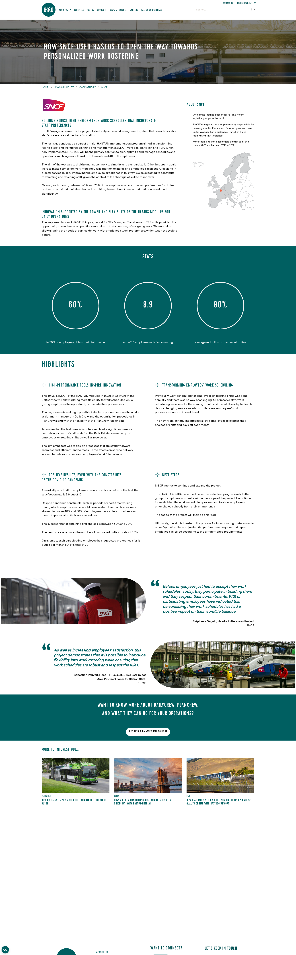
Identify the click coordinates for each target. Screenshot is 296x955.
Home (45, 87)
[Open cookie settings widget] (5, 949)
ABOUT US (102, 952)
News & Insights (64, 87)
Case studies (87, 87)
